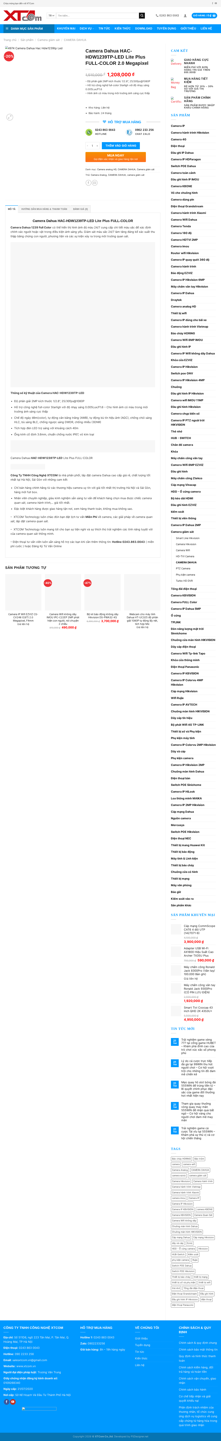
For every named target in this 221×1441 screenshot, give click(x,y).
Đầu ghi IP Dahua (182, 152)
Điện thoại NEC (181, 838)
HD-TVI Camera (185, 556)
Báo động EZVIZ (182, 273)
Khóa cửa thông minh (185, 660)
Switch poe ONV (182, 373)
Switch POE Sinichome (186, 785)
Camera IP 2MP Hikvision (187, 805)
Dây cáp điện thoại (183, 646)
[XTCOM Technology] (22, 16)
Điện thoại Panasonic (185, 667)
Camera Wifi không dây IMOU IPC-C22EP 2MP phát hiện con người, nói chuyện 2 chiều (63, 619)
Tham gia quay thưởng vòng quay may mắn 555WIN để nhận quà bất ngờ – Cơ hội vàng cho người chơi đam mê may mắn (197, 1112)
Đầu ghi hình (179, 471)
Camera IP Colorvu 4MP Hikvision (187, 682)
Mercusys (177, 825)
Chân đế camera (182, 444)
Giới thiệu (188, 28)
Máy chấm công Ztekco (186, 478)
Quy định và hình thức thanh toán (197, 1358)
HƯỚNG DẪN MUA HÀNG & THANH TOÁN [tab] (44, 209)
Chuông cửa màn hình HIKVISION (193, 640)
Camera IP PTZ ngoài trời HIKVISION (187, 423)
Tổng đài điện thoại (184, 589)
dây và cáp (177, 1243)
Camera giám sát (48, 40)
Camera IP (178, 126)
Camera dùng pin (182, 199)
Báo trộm (199, 1158)
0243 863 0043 (29, 1347)
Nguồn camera (181, 818)
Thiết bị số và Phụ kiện (186, 731)
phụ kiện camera (180, 1260)
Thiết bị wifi (179, 313)
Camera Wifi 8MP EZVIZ (187, 465)
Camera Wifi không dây (184, 1220)
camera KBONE (205, 1209)
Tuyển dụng (166, 28)
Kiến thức (123, 28)
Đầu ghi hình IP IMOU (185, 179)
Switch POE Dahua (183, 166)
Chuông (176, 387)
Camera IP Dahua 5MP (186, 608)
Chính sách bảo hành (192, 1389)
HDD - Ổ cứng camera (186, 491)
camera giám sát (197, 1175)
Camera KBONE (181, 186)
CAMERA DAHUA (75, 40)
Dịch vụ (86, 28)
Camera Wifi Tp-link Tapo (188, 653)
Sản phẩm (27, 40)
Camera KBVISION (183, 595)
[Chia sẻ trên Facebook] (88, 183)
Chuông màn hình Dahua (187, 771)
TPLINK (176, 622)
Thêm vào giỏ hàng (120, 145)
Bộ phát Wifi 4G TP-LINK (187, 724)
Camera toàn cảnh (183, 173)
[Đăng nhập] (185, 15)
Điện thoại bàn (180, 778)
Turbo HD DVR (184, 580)
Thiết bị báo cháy (182, 865)
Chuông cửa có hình (184, 872)
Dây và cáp (178, 751)
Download (143, 28)
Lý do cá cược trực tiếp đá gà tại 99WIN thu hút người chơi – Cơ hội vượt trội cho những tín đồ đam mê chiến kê (198, 1067)
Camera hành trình (183, 266)
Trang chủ (9, 40)
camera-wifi (189, 1164)
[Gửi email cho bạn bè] (95, 183)
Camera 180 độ (181, 233)
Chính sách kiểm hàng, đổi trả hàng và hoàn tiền (196, 1370)
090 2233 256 (24, 1354)
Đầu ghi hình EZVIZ (184, 505)
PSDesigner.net (139, 1436)
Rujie (195, 1260)
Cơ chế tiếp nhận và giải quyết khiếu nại (195, 1399)
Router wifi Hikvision (185, 253)
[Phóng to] (9, 117)
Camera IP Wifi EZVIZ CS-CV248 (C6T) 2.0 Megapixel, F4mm (23, 617)
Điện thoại (178, 146)
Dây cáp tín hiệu (181, 718)
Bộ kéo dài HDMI (182, 498)
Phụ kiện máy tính (183, 738)
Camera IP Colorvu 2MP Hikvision (193, 744)
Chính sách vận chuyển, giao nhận (197, 1381)
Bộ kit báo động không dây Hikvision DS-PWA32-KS (102, 616)
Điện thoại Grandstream (187, 206)
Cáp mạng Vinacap (183, 485)
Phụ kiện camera (185, 574)
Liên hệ (206, 28)
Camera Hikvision (186, 544)
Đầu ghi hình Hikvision (186, 407)
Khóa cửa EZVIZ (182, 360)
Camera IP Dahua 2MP (186, 525)
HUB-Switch (178, 1254)
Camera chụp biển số (185, 413)
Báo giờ (176, 892)
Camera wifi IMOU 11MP (187, 400)
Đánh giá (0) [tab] (80, 209)
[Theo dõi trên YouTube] (216, 3)
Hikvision (203, 1248)
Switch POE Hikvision (185, 832)
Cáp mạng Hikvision (184, 691)
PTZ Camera (183, 568)
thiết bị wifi (204, 1282)
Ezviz (189, 1243)
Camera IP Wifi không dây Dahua (193, 353)
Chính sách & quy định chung (198, 1342)
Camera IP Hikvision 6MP (188, 279)
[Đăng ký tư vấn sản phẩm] (28, 466)
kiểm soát (177, 511)
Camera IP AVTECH (184, 704)
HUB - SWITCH (181, 438)
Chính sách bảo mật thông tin (198, 1349)
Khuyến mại (66, 28)
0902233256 (96, 1343)
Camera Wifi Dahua (184, 219)
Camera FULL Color (184, 602)
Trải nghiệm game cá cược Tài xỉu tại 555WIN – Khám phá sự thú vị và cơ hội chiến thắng (198, 1133)
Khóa (174, 451)
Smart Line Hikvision (187, 538)
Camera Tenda (181, 226)
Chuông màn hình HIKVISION (190, 711)
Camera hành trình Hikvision (190, 132)
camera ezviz (179, 1175)
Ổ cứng (176, 615)
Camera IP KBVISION (185, 673)
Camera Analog (180, 1170)
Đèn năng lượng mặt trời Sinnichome (187, 631)
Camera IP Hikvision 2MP (187, 765)
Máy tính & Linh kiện (184, 858)
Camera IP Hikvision (184, 366)
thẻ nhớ (176, 1288)
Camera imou (180, 246)
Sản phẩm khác (181, 905)
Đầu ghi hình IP (181, 346)
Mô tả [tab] (11, 209)
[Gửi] (142, 16)
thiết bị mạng (201, 1277)
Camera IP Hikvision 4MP (188, 380)
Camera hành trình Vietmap (189, 326)
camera (176, 1164)
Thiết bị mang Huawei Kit (188, 845)
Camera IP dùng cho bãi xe (189, 320)
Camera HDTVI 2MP (184, 239)
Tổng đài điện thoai (194, 1288)
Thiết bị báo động (182, 851)
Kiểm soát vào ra (182, 898)
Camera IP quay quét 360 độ (190, 259)
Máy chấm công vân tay (187, 458)
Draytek (176, 300)
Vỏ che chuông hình (184, 192)
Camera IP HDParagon (186, 159)
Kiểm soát (193, 1254)
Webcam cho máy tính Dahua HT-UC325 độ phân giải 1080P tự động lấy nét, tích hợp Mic (142, 619)
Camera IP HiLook (183, 791)
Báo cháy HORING (183, 333)
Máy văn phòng (181, 885)
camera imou (178, 1198)
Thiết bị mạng (180, 878)
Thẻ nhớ (176, 431)
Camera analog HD (183, 306)
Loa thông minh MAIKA (186, 798)
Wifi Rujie (177, 698)
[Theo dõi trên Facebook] (213, 3)
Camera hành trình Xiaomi (188, 213)
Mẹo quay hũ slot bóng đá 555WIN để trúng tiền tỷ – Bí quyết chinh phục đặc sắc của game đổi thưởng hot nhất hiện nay (198, 1089)
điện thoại (206, 1299)
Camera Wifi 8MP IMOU (187, 340)
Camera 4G (178, 139)
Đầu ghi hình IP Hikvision (187, 393)
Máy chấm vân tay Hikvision (189, 286)
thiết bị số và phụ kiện (183, 1282)
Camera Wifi (183, 550)
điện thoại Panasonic (183, 1305)
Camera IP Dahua (182, 293)
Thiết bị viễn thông (183, 518)
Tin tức (104, 28)
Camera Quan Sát (203, 1215)
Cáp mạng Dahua (182, 811)
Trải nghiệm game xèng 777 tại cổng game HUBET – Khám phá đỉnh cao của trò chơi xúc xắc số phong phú (198, 1046)
